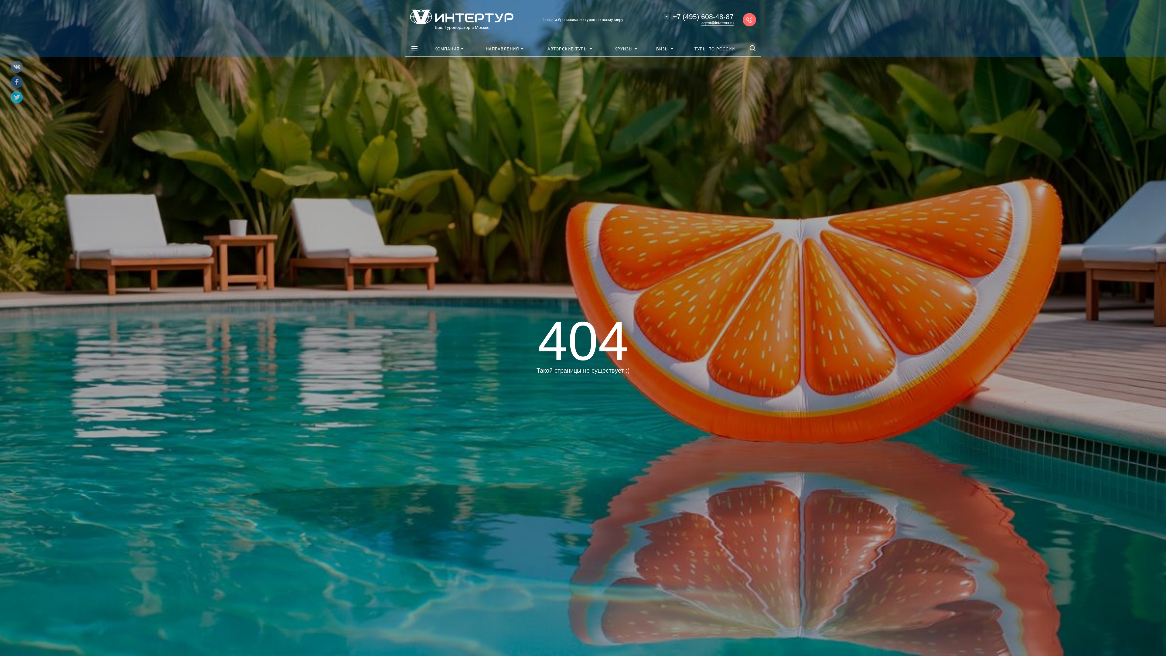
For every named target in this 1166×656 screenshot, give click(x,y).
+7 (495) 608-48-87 (703, 17)
